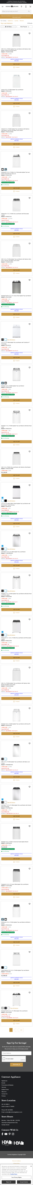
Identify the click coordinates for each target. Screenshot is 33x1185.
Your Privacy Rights (16, 1177)
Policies (4, 1096)
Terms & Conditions (16, 1161)
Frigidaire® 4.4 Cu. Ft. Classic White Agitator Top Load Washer (15, 884)
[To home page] (12, 6)
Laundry (16, 20)
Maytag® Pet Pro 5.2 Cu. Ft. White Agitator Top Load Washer (14, 1010)
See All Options (11, 339)
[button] (2, 6)
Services (4, 1087)
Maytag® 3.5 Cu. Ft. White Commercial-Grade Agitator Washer (14, 841)
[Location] (21, 6)
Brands (3, 1083)
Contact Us (4, 1094)
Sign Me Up (16, 1064)
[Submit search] (29, 11)
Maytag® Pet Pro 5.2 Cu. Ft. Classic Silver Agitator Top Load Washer (16, 295)
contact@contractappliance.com (13, 1112)
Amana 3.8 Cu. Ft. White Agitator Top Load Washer (12, 89)
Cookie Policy (13, 1174)
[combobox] (24, 26)
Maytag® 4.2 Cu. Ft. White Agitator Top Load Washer (12, 385)
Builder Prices (5, 1089)
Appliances (10, 20)
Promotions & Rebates (7, 1085)
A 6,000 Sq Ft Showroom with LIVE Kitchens (16, 1)
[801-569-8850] (26, 6)
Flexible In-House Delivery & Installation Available (17, 2)
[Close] (31, 1166)
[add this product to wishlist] (29, 33)
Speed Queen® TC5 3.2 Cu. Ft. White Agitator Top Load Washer (15, 970)
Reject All (8, 1182)
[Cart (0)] (30, 6)
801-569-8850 (9, 1110)
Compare (17, 67)
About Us (4, 1091)
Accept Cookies (24, 1182)
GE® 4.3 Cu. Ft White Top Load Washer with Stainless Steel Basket (15, 467)
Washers (22, 20)
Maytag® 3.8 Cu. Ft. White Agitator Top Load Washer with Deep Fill (15, 724)
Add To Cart (16, 64)
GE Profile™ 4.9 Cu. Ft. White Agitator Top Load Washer (13, 551)
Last (21, 1030)
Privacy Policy (16, 1163)
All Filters (9, 26)
